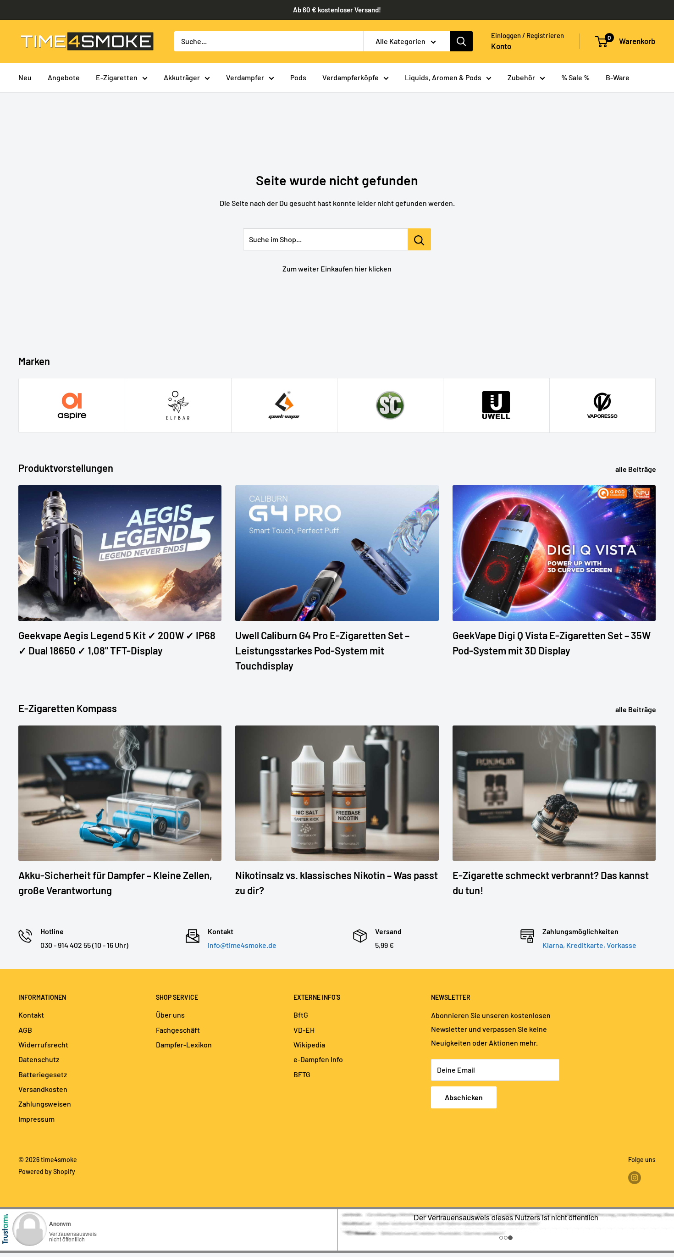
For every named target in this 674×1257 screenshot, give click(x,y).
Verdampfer (245, 77)
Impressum (36, 1118)
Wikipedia (309, 1044)
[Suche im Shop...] (419, 239)
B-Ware (618, 77)
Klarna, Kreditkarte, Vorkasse (589, 945)
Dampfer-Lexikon (184, 1044)
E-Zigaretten (117, 77)
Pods (298, 77)
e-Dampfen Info (318, 1059)
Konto (501, 45)
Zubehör (521, 77)
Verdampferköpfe (350, 77)
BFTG (301, 1074)
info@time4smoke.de (242, 945)
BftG (300, 1014)
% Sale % (575, 77)
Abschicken (464, 1097)
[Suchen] (461, 41)
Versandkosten (42, 1089)
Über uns (170, 1014)
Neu (25, 77)
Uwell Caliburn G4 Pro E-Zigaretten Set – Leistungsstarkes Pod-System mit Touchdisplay (322, 650)
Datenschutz (38, 1059)
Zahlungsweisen (44, 1103)
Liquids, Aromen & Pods (443, 77)
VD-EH (304, 1029)
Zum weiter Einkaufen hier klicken (337, 268)
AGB (25, 1029)
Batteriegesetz (42, 1074)
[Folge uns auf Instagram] (634, 1177)
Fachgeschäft (178, 1029)
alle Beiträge (636, 469)
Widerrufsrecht (43, 1044)
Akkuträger (182, 77)
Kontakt (31, 1014)
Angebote (64, 77)
